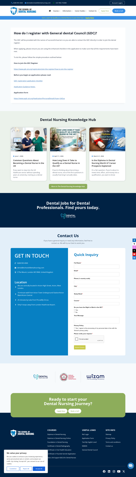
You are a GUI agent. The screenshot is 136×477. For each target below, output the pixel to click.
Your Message (79, 315)
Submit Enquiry (80, 347)
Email (76, 270)
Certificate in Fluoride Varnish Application (61, 454)
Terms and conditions (113, 442)
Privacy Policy (110, 438)
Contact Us (92, 11)
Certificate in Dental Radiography (58, 446)
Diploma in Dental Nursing (56, 434)
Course (76, 300)
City (75, 286)
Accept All (39, 469)
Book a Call (119, 11)
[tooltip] (134, 240)
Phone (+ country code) (82, 278)
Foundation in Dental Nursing (57, 442)
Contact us (109, 446)
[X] (123, 471)
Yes (77, 310)
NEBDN (84, 446)
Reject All (26, 469)
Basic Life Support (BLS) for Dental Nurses (61, 458)
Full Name (77, 263)
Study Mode (78, 294)
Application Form (88, 438)
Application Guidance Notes (25, 87)
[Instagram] (114, 471)
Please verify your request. (83, 333)
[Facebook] (104, 471)
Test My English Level (89, 442)
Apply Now (105, 11)
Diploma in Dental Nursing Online (59, 438)
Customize (13, 469)
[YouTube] (118, 471)
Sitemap (108, 434)
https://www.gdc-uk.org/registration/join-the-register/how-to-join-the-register (43, 69)
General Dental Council (90, 450)
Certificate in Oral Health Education (59, 450)
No (76, 312)
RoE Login (85, 434)
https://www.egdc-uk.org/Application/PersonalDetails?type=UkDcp (39, 98)
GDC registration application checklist (28, 81)
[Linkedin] (109, 471)
